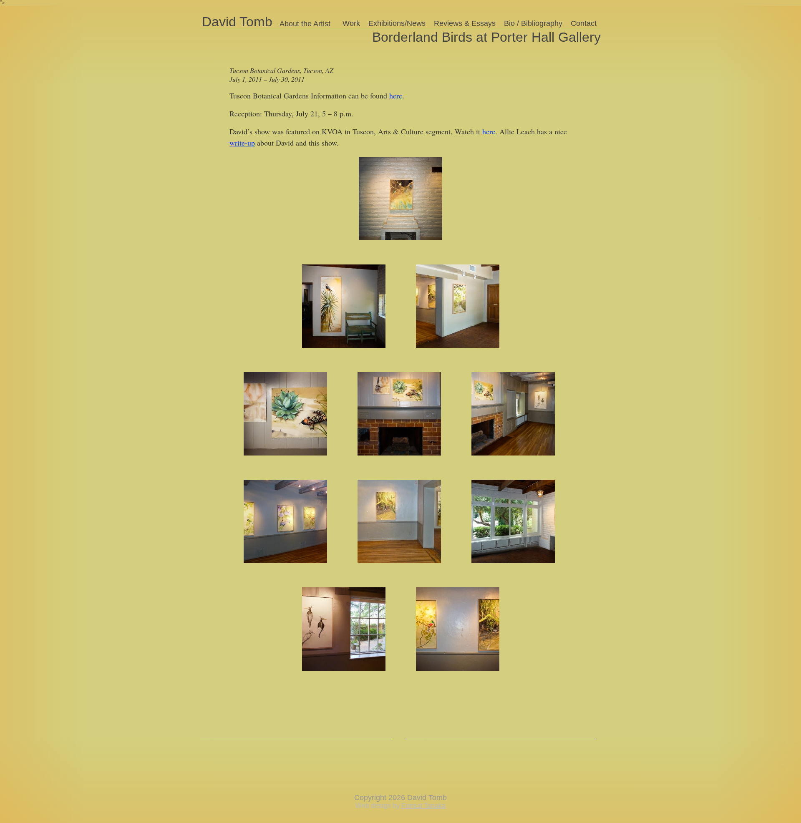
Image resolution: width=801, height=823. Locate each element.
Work (351, 23)
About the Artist (305, 24)
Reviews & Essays (465, 23)
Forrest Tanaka (423, 805)
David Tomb (237, 21)
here (395, 96)
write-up (242, 143)
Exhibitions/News (397, 23)
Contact (584, 23)
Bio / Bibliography (533, 23)
